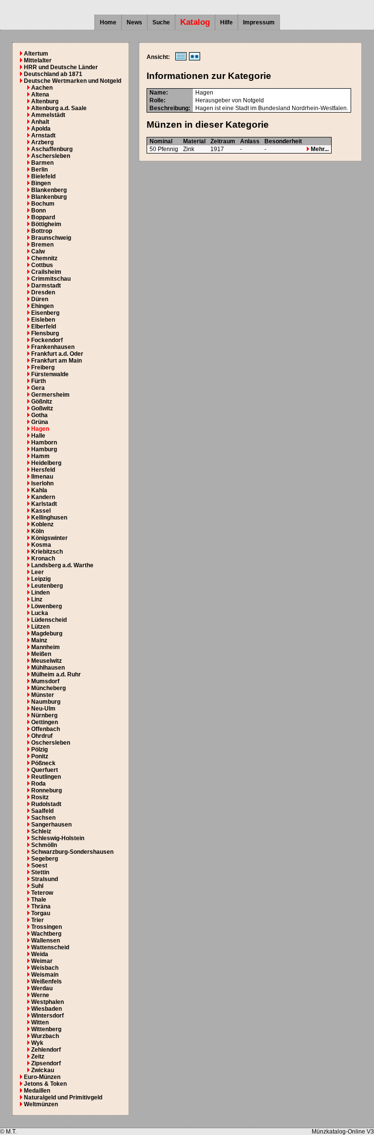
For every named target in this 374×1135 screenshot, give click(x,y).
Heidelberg (46, 463)
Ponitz (39, 756)
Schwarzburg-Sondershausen (72, 851)
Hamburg (44, 449)
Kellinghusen (49, 517)
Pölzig (39, 749)
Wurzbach (45, 1036)
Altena (40, 94)
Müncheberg (48, 688)
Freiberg (43, 367)
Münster (42, 695)
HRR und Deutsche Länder (61, 67)
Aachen (42, 87)
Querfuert (44, 770)
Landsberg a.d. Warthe (62, 565)
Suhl (37, 886)
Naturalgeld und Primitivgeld (63, 1097)
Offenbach (45, 729)
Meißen (41, 654)
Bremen (42, 244)
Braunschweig (51, 237)
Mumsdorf (45, 681)
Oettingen (44, 722)
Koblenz (42, 524)
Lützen (40, 626)
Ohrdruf (42, 735)
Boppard (43, 217)
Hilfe (226, 22)
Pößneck (43, 763)
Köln (37, 531)
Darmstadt (46, 285)
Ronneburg (46, 790)
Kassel (41, 510)
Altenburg (44, 101)
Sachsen (43, 817)
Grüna (39, 422)
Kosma (41, 544)
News (134, 22)
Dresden (43, 292)
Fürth (38, 381)
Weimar (42, 961)
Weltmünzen (41, 1104)
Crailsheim (46, 272)
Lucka (39, 613)
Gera (38, 388)
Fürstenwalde (50, 374)
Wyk (37, 1042)
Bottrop (41, 231)
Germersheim (50, 394)
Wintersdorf (47, 1015)
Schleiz (41, 831)
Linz (36, 599)
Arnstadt (43, 135)
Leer (37, 572)
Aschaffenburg (52, 149)
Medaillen (37, 1090)
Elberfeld (43, 326)
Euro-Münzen (42, 1077)
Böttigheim (46, 224)
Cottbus (42, 265)
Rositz (40, 797)
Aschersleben (50, 156)
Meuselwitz (46, 660)
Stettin (40, 872)
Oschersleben (50, 742)
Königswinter (49, 538)
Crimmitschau (51, 278)
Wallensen (45, 940)
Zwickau (42, 1070)
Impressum (259, 22)
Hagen (40, 428)
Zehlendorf (46, 1049)
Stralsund (44, 879)
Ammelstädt (48, 115)
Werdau (42, 988)
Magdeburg (46, 633)
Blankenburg (49, 196)
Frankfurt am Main (56, 360)
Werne (40, 995)
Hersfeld (43, 469)
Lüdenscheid (49, 619)
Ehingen (42, 306)
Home (108, 22)
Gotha (39, 415)
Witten (40, 1022)
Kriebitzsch (47, 551)
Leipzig (41, 579)
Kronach (43, 558)
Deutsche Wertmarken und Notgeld (72, 80)
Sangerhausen (51, 824)
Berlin (39, 169)
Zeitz (37, 1056)
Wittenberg (46, 1029)
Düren (39, 299)
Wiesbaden (46, 1008)
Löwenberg (46, 606)
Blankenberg (49, 190)
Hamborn (44, 442)
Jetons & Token (45, 1083)
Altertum (36, 53)
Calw (38, 251)
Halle (38, 435)
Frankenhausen (53, 347)
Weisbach (44, 967)
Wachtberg (46, 933)
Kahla (39, 490)
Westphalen (47, 1002)
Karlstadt (44, 503)
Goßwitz (42, 408)
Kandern (43, 497)
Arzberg (42, 142)
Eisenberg (45, 312)
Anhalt (40, 121)
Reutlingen (46, 776)
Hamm (40, 456)
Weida (39, 954)
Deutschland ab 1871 (53, 74)
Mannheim (45, 647)
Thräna (41, 906)
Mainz (39, 640)
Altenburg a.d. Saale (59, 108)
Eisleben (43, 319)
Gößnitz (41, 401)
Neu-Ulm (43, 708)
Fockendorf (47, 340)
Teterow (42, 892)
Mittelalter (38, 60)
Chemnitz (44, 258)
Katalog (195, 22)
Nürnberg (44, 715)
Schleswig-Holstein (57, 838)
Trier (37, 920)
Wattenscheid (50, 947)
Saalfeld (42, 811)
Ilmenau (42, 476)
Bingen (41, 183)
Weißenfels (46, 981)
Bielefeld (43, 176)
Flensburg (45, 333)
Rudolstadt (46, 804)
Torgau (40, 913)
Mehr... (319, 149)
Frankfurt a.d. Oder (57, 353)
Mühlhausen (48, 667)
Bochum (43, 203)
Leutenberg (47, 585)
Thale (38, 899)
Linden (40, 592)
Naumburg (45, 701)
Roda (38, 783)
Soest (39, 865)
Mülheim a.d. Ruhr (56, 674)
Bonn (38, 210)
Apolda (41, 128)
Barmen (42, 162)
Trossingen (46, 926)
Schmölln (44, 845)
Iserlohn (42, 483)
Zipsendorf (46, 1063)
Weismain (44, 974)
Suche (161, 22)
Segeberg (44, 858)
